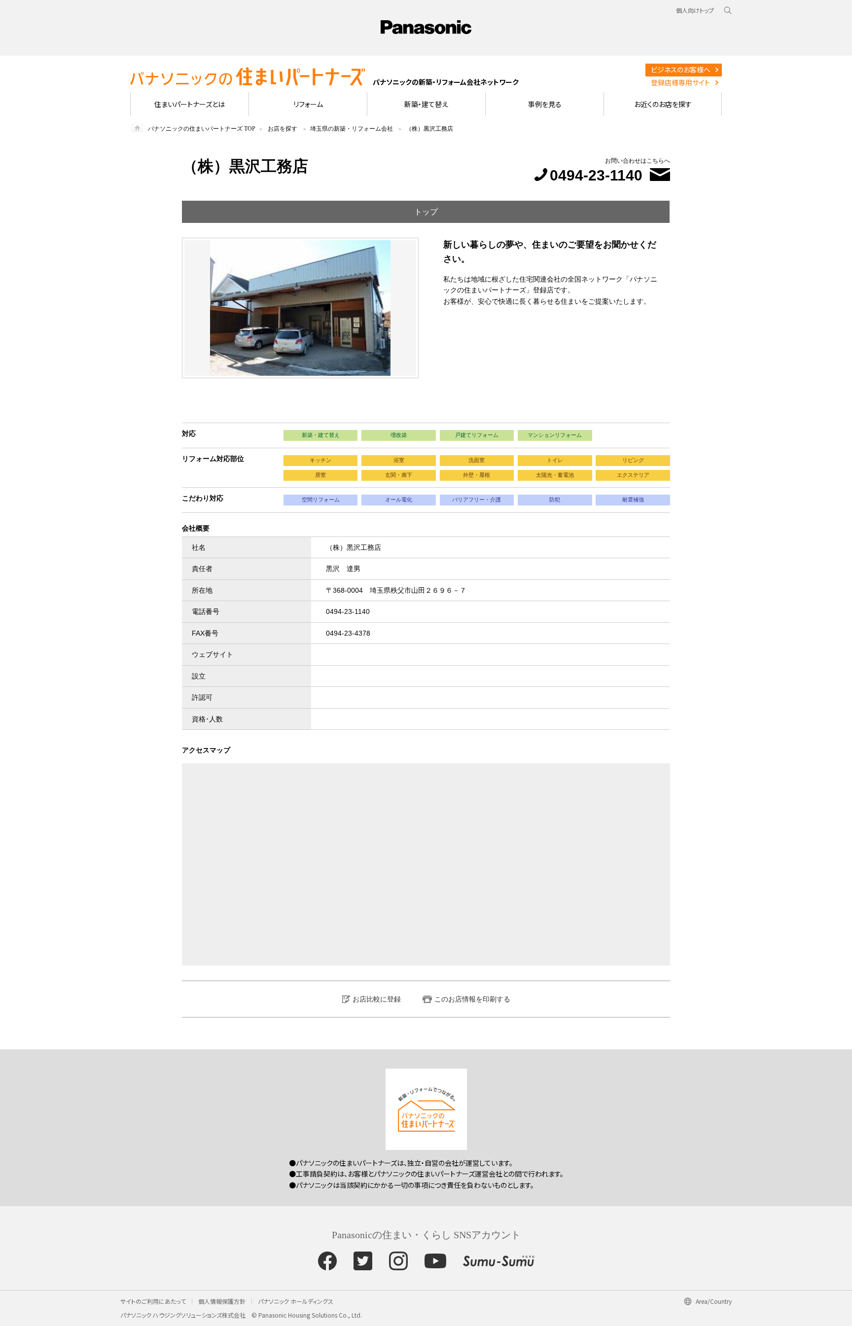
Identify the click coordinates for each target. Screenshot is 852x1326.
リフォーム (308, 104)
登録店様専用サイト (680, 82)
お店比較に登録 (377, 999)
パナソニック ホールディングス (295, 1301)
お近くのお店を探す (663, 104)
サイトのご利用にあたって (153, 1301)
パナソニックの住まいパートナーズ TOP (201, 128)
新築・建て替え (426, 104)
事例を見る (545, 104)
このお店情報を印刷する (472, 999)
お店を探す (282, 128)
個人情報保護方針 (222, 1301)
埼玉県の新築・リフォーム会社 (351, 128)
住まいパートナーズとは (189, 104)
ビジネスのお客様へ (680, 69)
